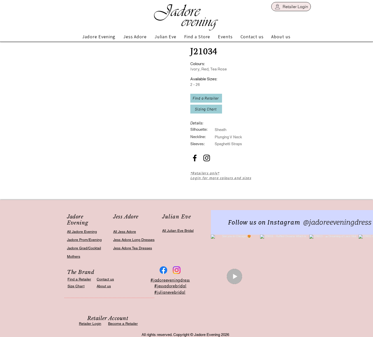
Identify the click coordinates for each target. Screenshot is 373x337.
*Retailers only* (204, 173)
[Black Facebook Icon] (194, 158)
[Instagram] (177, 270)
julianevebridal (171, 292)
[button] (98, 36)
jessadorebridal (172, 286)
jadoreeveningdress (171, 280)
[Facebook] (163, 270)
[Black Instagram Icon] (206, 158)
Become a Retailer (123, 324)
